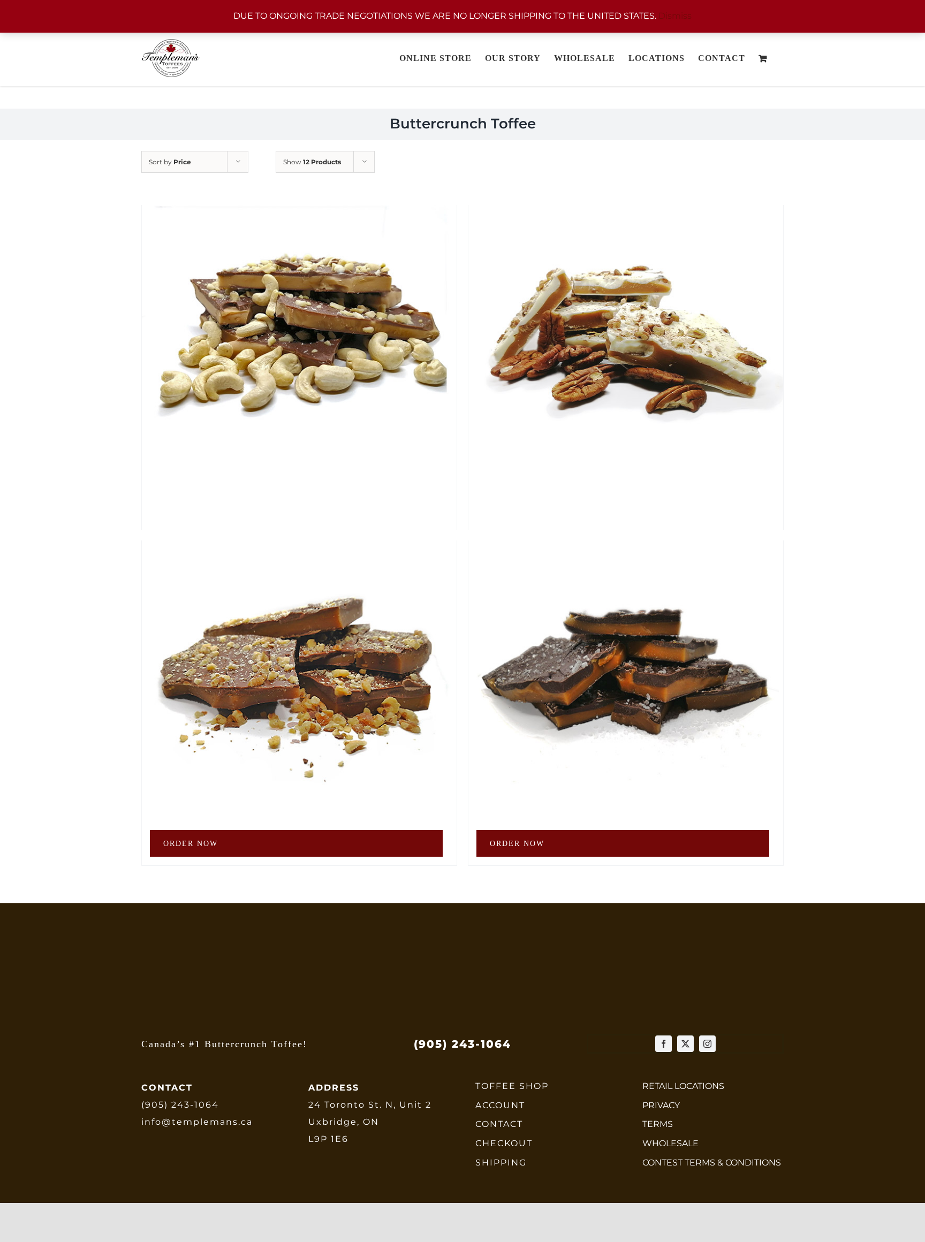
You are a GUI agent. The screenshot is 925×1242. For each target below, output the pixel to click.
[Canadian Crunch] (299, 644)
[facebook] (663, 1043)
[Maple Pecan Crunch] (625, 308)
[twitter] (685, 1043)
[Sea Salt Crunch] (625, 644)
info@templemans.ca (197, 1122)
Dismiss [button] (675, 16)
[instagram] (707, 1043)
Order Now (190, 844)
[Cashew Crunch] (299, 308)
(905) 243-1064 (180, 1105)
